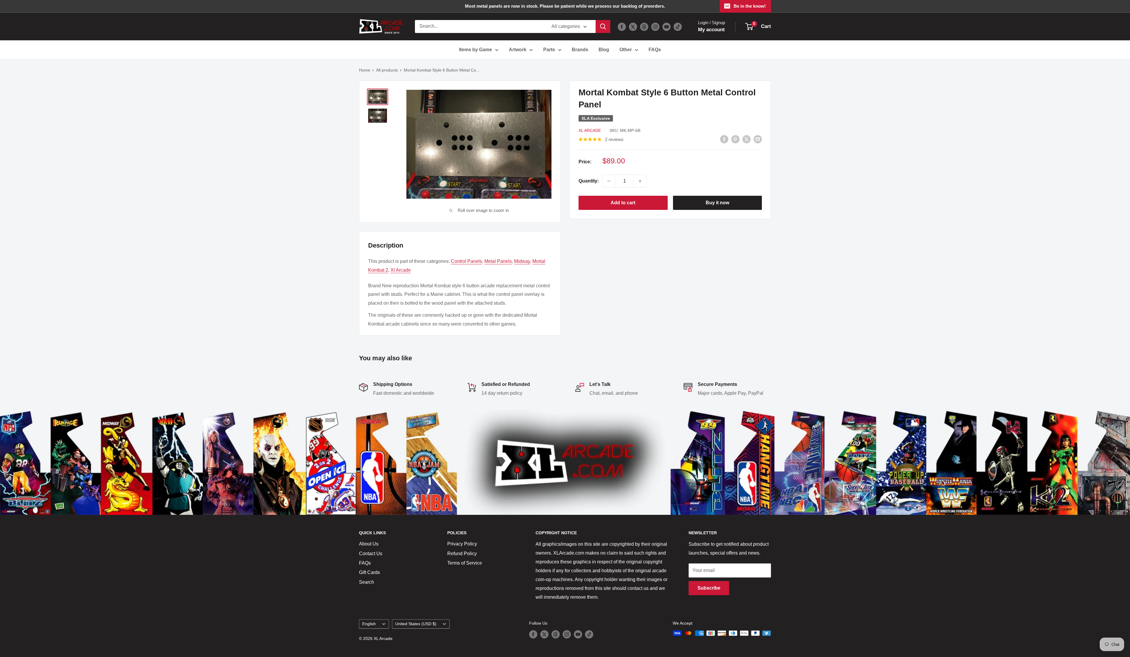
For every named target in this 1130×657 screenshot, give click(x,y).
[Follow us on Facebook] (622, 26)
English (369, 624)
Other (625, 49)
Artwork (517, 49)
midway (522, 261)
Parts (549, 49)
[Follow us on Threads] (644, 26)
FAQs (655, 49)
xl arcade (400, 270)
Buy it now (717, 202)
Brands (580, 49)
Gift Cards (369, 572)
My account (711, 29)
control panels (466, 261)
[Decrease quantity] (609, 181)
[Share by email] (758, 139)
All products (387, 70)
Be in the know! (750, 6)
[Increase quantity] (640, 181)
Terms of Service (464, 562)
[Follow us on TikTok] (678, 26)
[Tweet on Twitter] (746, 139)
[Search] (603, 26)
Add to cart (623, 202)
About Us (368, 543)
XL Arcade (590, 130)
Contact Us (370, 553)
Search (366, 582)
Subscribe (708, 587)
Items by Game (475, 49)
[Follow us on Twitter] (633, 26)
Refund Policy (462, 553)
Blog (604, 49)
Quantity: (589, 180)
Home (364, 70)
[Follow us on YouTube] (666, 26)
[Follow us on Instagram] (655, 26)
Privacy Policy (462, 543)
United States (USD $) (415, 624)
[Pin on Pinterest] (735, 139)
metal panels (498, 261)
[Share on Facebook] (724, 139)
